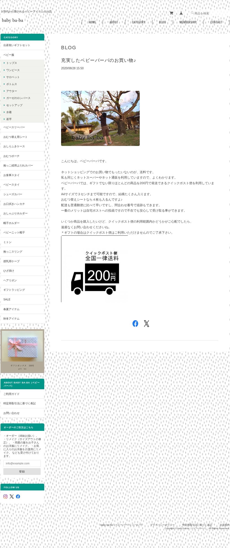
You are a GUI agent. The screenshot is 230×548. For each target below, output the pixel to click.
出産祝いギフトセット (16, 45)
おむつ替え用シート (15, 136)
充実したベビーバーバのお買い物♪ (98, 60)
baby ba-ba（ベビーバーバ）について (121, 524)
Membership (188, 22)
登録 (22, 471)
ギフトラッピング (14, 289)
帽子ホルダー (11, 222)
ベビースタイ (11, 184)
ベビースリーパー (14, 127)
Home (92, 22)
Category (139, 22)
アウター (11, 90)
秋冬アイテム (11, 318)
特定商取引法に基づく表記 (19, 403)
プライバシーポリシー (162, 524)
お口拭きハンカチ (14, 203)
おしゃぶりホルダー (15, 213)
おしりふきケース (14, 146)
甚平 (9, 119)
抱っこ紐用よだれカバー (18, 165)
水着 (9, 112)
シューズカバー (12, 194)
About (114, 22)
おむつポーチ (11, 155)
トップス (11, 62)
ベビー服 (8, 54)
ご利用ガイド (11, 393)
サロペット (13, 77)
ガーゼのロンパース (18, 97)
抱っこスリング (12, 251)
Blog (162, 22)
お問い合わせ (11, 413)
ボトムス (11, 84)
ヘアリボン (10, 280)
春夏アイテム (11, 309)
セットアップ (14, 105)
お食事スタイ (11, 175)
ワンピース (13, 70)
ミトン (7, 242)
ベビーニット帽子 (14, 232)
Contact (216, 22)
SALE (6, 299)
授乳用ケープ (11, 261)
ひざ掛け (8, 270)
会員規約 (225, 524)
